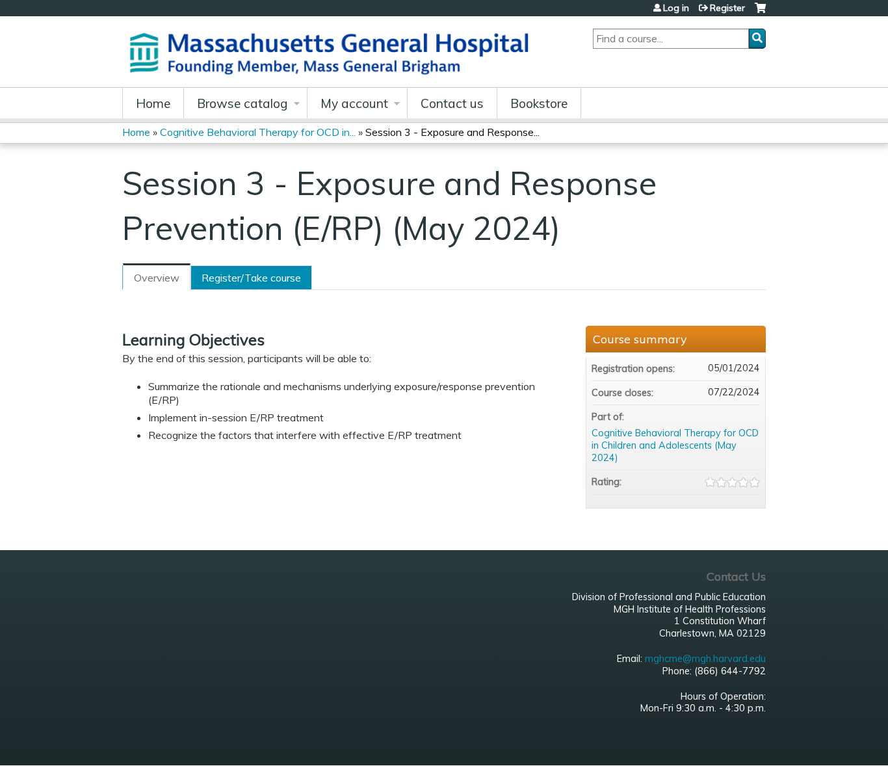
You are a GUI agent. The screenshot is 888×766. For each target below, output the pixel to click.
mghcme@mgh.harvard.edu (705, 659)
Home (153, 103)
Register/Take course (251, 277)
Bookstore (539, 103)
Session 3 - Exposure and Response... (452, 132)
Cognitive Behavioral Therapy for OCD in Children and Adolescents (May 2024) (675, 445)
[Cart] (760, 12)
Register (727, 7)
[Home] (333, 51)
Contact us (452, 103)
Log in (676, 7)
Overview (156, 277)
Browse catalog (242, 103)
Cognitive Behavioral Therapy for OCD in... (258, 132)
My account (354, 103)
